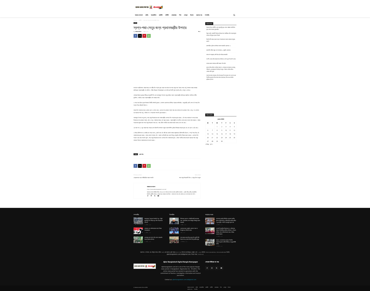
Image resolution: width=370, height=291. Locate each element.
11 (230, 130)
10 (226, 130)
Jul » (211, 144)
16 (222, 134)
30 (222, 141)
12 (234, 130)
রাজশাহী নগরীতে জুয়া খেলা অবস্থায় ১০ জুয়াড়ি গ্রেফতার (218, 50)
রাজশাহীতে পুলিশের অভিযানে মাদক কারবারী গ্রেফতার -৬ (218, 45)
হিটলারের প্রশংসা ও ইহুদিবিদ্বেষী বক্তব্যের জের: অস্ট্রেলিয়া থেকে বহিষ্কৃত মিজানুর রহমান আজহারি (190, 220)
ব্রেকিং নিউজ (141, 154)
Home (135, 20)
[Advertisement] (199, 7)
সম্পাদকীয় (136, 215)
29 (217, 141)
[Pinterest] (144, 36)
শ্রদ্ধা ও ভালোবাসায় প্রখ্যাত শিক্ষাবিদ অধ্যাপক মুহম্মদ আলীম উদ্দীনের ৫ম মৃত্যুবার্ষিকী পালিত (226, 241)
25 (230, 137)
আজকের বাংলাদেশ (138, 31)
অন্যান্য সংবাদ (209, 215)
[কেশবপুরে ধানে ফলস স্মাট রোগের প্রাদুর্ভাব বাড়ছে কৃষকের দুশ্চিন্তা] (138, 240)
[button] (234, 15)
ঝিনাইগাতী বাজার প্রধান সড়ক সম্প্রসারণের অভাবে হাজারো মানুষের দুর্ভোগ (220, 40)
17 (226, 134)
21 (212, 137)
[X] (140, 36)
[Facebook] (135, 36)
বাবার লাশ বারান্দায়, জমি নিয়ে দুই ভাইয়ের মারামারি (216, 54)
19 (234, 134)
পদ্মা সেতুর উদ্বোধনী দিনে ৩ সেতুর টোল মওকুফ (190, 177)
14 (212, 134)
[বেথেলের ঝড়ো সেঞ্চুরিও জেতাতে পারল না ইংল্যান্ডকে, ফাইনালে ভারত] (174, 230)
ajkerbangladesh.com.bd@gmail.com (184, 279)
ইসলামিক (171, 215)
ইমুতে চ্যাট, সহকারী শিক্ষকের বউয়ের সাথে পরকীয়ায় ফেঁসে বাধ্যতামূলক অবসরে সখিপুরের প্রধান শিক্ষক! (221, 34)
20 (208, 137)
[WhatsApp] (149, 36)
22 (217, 137)
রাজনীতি (140, 20)
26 (234, 137)
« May (207, 144)
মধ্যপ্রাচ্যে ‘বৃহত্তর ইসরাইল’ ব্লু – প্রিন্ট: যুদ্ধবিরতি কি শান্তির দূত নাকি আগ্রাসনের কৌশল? (153, 220)
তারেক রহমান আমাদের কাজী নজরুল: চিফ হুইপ (216, 63)
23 (222, 137)
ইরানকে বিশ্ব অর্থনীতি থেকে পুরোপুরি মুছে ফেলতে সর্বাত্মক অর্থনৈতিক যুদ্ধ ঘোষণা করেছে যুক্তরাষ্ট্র (220, 28)
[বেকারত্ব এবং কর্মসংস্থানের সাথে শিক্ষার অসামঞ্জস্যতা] (138, 230)
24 (226, 137)
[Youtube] (159, 196)
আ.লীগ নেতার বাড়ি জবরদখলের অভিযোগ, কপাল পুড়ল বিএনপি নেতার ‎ (221, 59)
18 (230, 134)
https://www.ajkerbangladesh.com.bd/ (156, 189)
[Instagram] (212, 268)
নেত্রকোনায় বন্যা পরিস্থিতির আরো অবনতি (143, 177)
